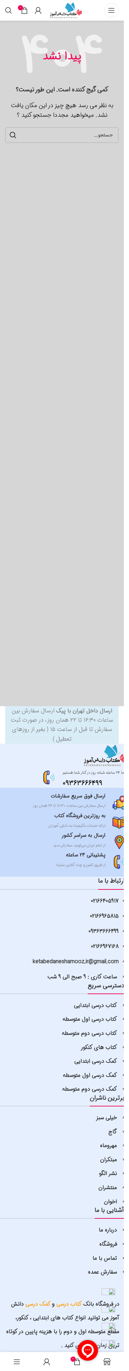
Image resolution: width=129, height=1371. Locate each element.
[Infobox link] (85, 777)
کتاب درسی (69, 1304)
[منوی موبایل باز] (111, 10)
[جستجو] (8, 10)
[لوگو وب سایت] (66, 10)
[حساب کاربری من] (38, 10)
